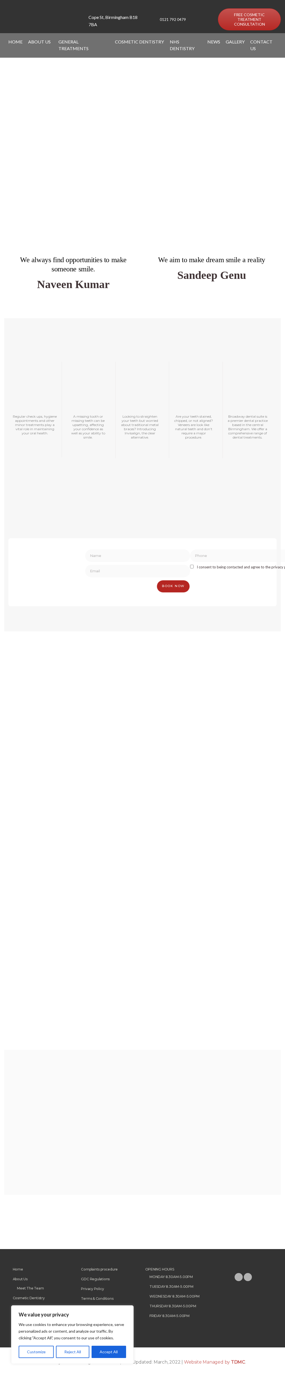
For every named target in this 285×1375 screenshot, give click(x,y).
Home (15, 41)
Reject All (72, 1351)
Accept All (109, 1351)
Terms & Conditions (97, 1298)
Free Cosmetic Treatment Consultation (249, 19)
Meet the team (30, 1288)
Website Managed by (214, 1362)
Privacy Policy (92, 1289)
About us (20, 1279)
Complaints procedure (99, 1269)
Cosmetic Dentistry (29, 1298)
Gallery (235, 41)
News (213, 41)
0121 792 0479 (173, 19)
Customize (36, 1351)
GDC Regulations (95, 1279)
